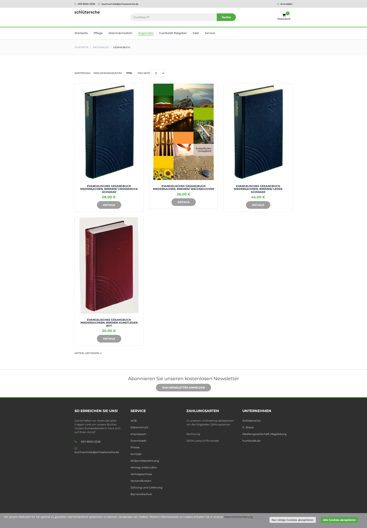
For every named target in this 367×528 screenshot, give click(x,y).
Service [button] (210, 33)
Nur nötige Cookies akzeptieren (292, 520)
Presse (135, 447)
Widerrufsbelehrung (145, 460)
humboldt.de (251, 440)
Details (109, 205)
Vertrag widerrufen (144, 467)
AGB (134, 420)
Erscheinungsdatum (108, 73)
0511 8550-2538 (86, 3)
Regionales (101, 47)
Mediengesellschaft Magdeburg (264, 434)
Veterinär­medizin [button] (120, 33)
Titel (129, 73)
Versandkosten (141, 481)
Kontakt (136, 454)
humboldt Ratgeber (173, 33)
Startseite (81, 33)
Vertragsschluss (141, 474)
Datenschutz (139, 427)
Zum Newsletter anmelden (183, 387)
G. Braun (248, 427)
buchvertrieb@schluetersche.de (119, 3)
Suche (226, 17)
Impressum (138, 434)
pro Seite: (144, 73)
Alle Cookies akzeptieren (339, 520)
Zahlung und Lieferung (146, 487)
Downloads (138, 440)
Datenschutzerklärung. (238, 517)
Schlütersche (251, 420)
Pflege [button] (98, 33)
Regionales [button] (145, 33)
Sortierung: (103, 73)
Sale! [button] (196, 33)
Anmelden (286, 3)
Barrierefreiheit (141, 494)
